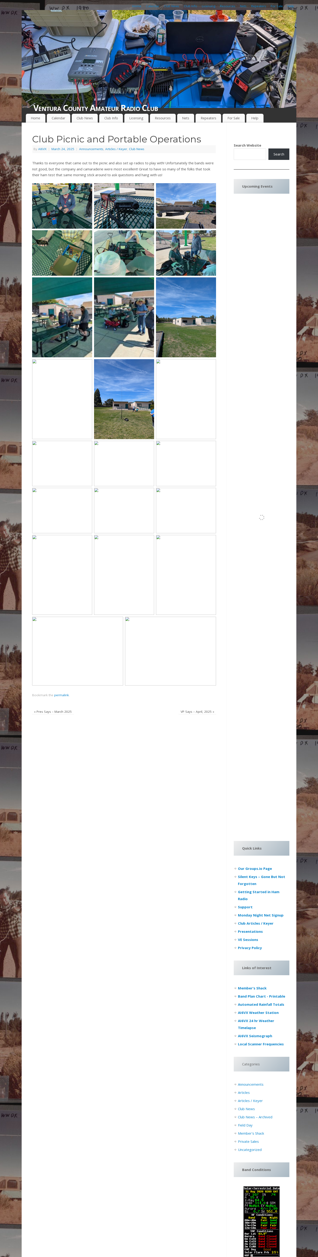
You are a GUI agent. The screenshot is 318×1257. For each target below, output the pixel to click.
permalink (61, 695)
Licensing (208, 6)
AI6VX (42, 149)
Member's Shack (251, 1133)
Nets (243, 6)
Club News (171, 6)
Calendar (152, 6)
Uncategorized (250, 1149)
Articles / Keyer (116, 149)
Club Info (190, 6)
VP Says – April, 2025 (197, 711)
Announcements (91, 149)
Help (291, 6)
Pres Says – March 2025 (53, 711)
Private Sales (248, 1141)
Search (279, 154)
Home (136, 6)
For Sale (277, 6)
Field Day (245, 1125)
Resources (227, 6)
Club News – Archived (255, 1117)
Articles (244, 1092)
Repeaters (258, 6)
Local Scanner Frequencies (261, 1044)
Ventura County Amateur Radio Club (95, 108)
